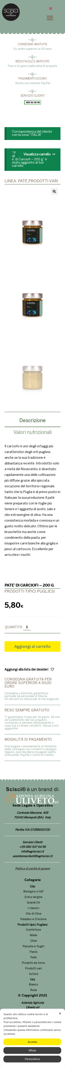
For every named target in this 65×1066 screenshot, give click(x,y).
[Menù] (54, 18)
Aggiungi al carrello (32, 646)
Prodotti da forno (33, 963)
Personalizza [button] (32, 1058)
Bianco (33, 984)
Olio (32, 886)
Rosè (33, 990)
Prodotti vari (33, 968)
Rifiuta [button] (32, 1050)
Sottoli (33, 974)
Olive (33, 941)
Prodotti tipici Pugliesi (32, 925)
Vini (32, 979)
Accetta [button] (32, 1041)
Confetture (33, 930)
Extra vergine (33, 897)
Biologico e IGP (33, 891)
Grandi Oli (33, 902)
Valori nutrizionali (32, 432)
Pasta (33, 952)
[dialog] (32, 1037)
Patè (33, 957)
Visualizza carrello (37, 154)
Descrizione (33, 421)
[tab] (32, 421)
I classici (33, 908)
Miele (33, 935)
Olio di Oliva (33, 913)
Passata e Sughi (33, 946)
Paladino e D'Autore (33, 919)
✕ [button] (60, 1013)
